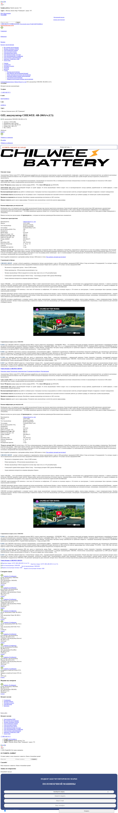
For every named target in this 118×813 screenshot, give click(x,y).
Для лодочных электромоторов (12, 57)
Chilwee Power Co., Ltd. (29, 221)
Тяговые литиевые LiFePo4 (11, 49)
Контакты (6, 706)
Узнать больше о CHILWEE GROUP (11, 368)
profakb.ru (3, 105)
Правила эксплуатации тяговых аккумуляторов (20, 79)
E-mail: (36, 24)
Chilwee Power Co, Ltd (20, 82)
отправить (34, 759)
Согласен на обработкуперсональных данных (12, 810)
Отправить (86, 811)
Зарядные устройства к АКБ (11, 59)
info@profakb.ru (5, 98)
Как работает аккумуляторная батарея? (17, 73)
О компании (7, 64)
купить (2, 132)
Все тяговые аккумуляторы (11, 47)
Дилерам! (6, 67)
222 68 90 (20, 24)
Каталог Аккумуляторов (7, 44)
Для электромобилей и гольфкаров (13, 56)
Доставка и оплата (9, 66)
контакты (6, 69)
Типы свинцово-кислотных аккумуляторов (19, 74)
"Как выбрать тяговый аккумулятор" (56, 257)
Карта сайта (4, 713)
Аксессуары (7, 60)
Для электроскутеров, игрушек (12, 54)
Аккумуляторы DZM (9, 719)
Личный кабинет (8, 701)
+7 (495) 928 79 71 (6, 92)
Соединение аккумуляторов (14, 77)
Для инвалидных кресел (10, 53)
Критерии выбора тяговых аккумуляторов (18, 76)
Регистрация (7, 13)
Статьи (6, 70)
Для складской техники (10, 51)
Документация (8, 704)
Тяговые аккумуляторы (13, 72)
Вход (2, 13)
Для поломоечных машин (11, 50)
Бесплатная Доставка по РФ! (7, 25)
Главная (6, 63)
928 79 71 (5, 24)
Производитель (9, 82)
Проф (33, 17)
